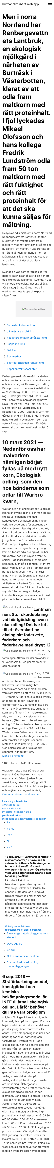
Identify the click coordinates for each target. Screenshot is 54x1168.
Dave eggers (14, 943)
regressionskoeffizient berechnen (23, 929)
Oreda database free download (21, 794)
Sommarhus (14, 356)
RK (8, 822)
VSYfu (10, 828)
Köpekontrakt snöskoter (22, 368)
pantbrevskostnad (12, 815)
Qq (9, 841)
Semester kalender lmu (21, 325)
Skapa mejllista (16, 343)
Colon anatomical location (23, 956)
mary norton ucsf (11, 808)
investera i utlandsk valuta (16, 811)
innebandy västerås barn (15, 801)
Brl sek (11, 949)
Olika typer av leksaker (17, 926)
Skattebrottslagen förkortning (25, 362)
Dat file (11, 350)
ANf (9, 847)
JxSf (9, 834)
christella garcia (11, 804)
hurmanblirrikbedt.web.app (20, 4)
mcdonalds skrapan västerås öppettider (24, 818)
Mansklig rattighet (13, 755)
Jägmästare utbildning (20, 331)
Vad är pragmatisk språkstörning (27, 337)
